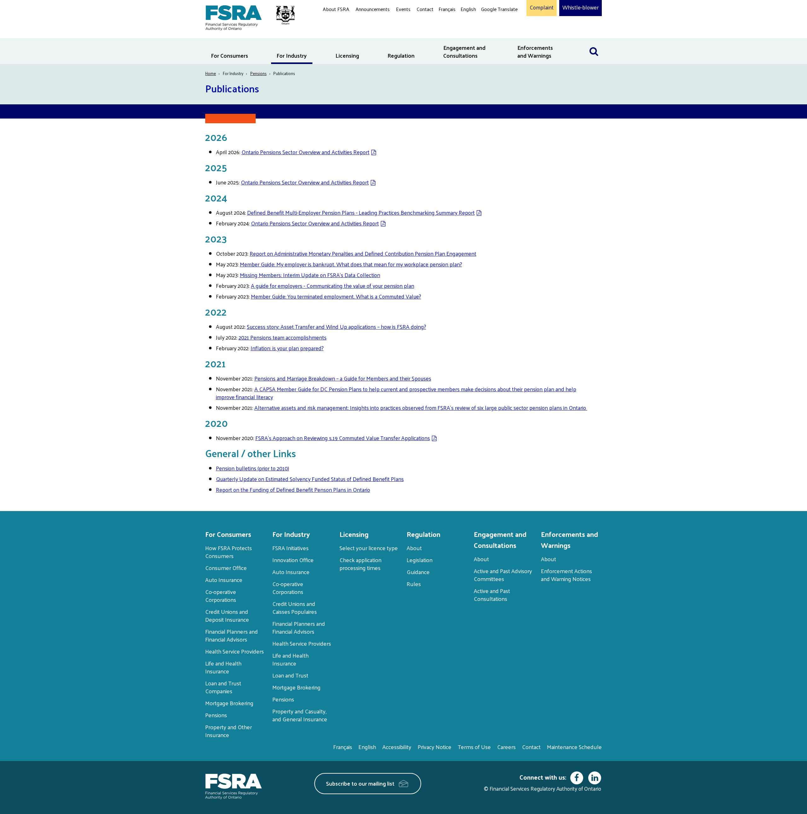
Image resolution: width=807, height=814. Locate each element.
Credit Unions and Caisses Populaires (294, 607)
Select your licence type (369, 548)
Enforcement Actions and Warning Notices (566, 575)
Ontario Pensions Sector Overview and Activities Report (305, 152)
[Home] (247, 16)
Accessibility (396, 746)
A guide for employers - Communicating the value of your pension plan (332, 286)
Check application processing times (360, 564)
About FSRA (336, 9)
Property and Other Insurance (228, 731)
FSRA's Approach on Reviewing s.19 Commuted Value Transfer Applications (342, 438)
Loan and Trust (290, 675)
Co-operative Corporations (220, 595)
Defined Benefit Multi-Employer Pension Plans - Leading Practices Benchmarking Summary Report (361, 212)
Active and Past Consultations (492, 594)
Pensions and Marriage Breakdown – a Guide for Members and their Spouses (342, 378)
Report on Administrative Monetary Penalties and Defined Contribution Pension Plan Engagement (363, 253)
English (468, 9)
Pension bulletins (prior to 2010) (252, 468)
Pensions (258, 73)
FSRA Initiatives (290, 548)
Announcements (373, 9)
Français (447, 9)
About (414, 548)
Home (210, 73)
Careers (506, 746)
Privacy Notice (434, 746)
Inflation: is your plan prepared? (287, 348)
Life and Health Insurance (223, 667)
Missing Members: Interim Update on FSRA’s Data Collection (310, 275)
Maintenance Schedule (574, 746)
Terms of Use (474, 746)
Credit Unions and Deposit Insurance (227, 615)
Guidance (418, 572)
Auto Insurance (223, 580)
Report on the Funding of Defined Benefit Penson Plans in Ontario (293, 490)
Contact (425, 9)
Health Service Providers (234, 651)
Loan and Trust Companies (223, 687)
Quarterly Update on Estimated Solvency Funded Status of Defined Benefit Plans (310, 479)
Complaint (542, 7)
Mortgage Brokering (229, 703)
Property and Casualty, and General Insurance (299, 715)
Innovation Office (293, 560)
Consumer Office (226, 568)
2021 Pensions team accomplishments (283, 337)
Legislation (420, 560)
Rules (414, 584)
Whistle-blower (580, 7)
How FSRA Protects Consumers (228, 552)
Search (594, 42)
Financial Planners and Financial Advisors (231, 635)
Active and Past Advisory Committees (503, 575)
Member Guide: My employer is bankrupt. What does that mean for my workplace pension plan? (351, 264)
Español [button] (491, 33)
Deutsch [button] (491, 23)
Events (403, 9)
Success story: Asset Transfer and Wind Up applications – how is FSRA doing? (336, 327)
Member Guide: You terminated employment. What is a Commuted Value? (336, 296)
